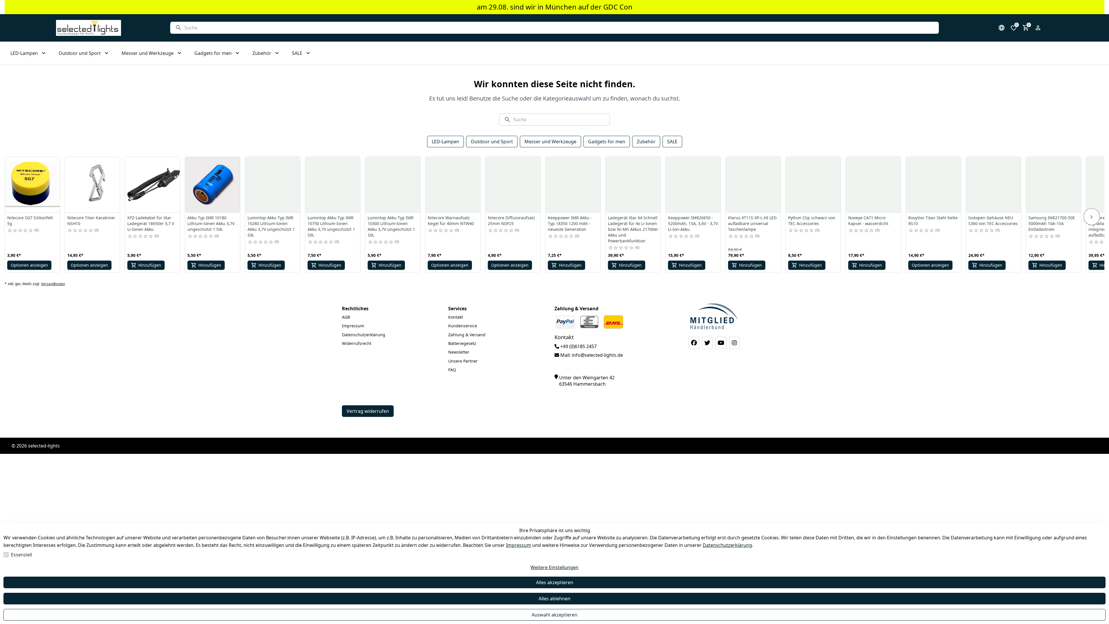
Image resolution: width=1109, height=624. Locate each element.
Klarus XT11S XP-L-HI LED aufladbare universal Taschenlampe (752, 223)
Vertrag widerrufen (368, 411)
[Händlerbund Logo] (714, 316)
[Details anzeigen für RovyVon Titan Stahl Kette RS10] (933, 184)
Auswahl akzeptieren (554, 615)
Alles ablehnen (554, 598)
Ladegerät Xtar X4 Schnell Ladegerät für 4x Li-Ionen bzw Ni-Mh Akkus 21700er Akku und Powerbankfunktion (633, 229)
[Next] (1092, 216)
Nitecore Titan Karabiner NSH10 (91, 220)
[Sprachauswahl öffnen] (1001, 28)
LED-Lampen (445, 141)
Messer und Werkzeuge (550, 141)
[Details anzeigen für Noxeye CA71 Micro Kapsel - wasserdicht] (873, 184)
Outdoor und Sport (492, 141)
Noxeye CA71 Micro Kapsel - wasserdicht (868, 220)
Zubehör (646, 141)
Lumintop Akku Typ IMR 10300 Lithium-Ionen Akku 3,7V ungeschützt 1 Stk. (391, 226)
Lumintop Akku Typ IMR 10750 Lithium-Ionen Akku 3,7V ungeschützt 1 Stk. (331, 226)
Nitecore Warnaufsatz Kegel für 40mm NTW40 (451, 220)
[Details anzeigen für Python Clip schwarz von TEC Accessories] (813, 184)
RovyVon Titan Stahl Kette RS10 (933, 220)
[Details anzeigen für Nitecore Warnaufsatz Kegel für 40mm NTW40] (453, 184)
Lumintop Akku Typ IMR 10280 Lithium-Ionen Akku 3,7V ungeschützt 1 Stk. (271, 226)
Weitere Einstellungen (554, 567)
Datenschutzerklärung (727, 545)
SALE (672, 141)
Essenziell (21, 554)
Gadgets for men (606, 141)
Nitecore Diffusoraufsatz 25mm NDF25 (511, 220)
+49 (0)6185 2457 (578, 346)
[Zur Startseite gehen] (88, 28)
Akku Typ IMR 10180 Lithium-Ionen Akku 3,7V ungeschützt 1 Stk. (211, 223)
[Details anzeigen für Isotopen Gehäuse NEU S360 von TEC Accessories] (993, 184)
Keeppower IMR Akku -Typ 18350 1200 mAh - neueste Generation (570, 223)
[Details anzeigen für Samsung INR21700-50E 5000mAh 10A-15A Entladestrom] (1054, 184)
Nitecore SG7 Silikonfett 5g (30, 220)
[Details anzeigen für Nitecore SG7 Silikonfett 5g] (32, 184)
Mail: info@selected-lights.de (591, 355)
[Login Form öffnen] (1038, 28)
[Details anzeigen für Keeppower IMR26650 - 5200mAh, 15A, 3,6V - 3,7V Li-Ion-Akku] (693, 184)
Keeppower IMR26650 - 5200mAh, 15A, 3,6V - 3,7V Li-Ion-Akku (693, 223)
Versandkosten (53, 284)
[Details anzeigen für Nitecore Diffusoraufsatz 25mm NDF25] (513, 184)
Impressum (518, 545)
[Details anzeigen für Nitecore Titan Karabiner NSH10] (92, 184)
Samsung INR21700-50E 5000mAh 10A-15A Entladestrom (1051, 223)
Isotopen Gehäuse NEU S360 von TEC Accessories (993, 220)
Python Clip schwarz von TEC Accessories (811, 220)
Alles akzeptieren (554, 582)
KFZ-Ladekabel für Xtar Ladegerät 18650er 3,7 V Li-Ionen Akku (150, 223)
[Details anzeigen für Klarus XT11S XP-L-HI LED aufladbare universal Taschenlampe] (753, 184)
